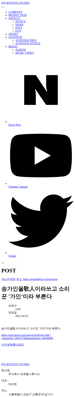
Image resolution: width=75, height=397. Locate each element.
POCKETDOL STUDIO (15, 2)
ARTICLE (14, 18)
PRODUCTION (17, 15)
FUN (18, 30)
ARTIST (13, 34)
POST (18, 27)
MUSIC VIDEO (24, 52)
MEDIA (13, 46)
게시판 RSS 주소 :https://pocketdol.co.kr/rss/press (29, 279)
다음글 (19, 344)
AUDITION (15, 37)
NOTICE (20, 21)
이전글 (5, 344)
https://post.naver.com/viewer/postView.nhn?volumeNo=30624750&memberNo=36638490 (27, 337)
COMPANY (15, 11)
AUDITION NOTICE (27, 43)
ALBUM (20, 49)
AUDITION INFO (26, 40)
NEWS (19, 24)
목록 (12, 344)
